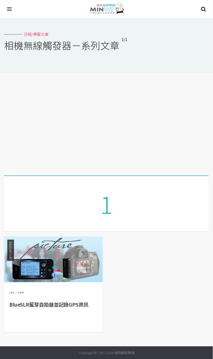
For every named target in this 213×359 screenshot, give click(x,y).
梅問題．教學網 (106, 9)
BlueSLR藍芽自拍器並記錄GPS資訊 (48, 304)
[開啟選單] (9, 9)
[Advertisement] (106, 122)
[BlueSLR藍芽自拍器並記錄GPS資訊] (53, 280)
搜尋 (203, 9)
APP (21, 292)
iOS (12, 292)
